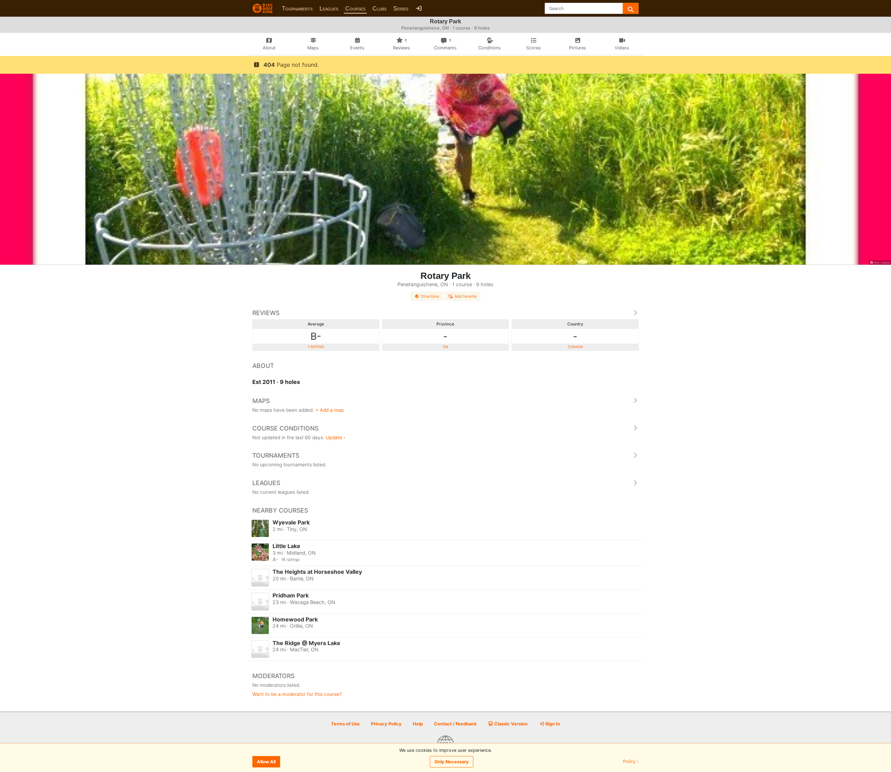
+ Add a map (329, 410)
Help (418, 723)
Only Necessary (451, 761)
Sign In (552, 723)
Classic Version (510, 723)
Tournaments (297, 8)
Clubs (379, 8)
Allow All (266, 761)
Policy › (631, 761)
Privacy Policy (386, 723)
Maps (261, 400)
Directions (430, 296)
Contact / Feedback (455, 723)
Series (400, 8)
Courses (355, 8)
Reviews (265, 312)
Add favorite (465, 296)
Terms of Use (345, 723)
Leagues (329, 8)
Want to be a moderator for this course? (297, 694)
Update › (335, 437)
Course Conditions (285, 428)
